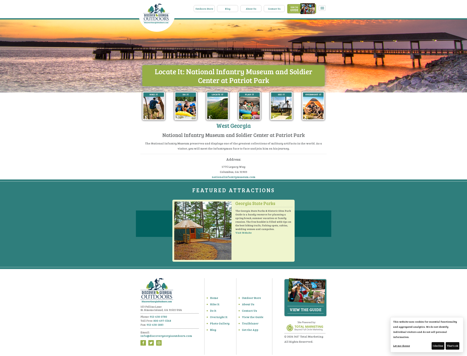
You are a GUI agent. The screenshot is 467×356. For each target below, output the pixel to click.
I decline (438, 345)
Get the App (250, 330)
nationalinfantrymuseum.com (233, 177)
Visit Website (243, 232)
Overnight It (218, 317)
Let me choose (401, 345)
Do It (213, 310)
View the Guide (252, 317)
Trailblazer (250, 323)
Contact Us (274, 8)
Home (214, 298)
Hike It (214, 304)
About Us (251, 8)
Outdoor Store (251, 298)
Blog (227, 8)
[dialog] (426, 334)
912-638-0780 (158, 316)
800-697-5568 (162, 320)
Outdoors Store (204, 8)
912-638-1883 (155, 324)
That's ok (452, 345)
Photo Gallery (219, 323)
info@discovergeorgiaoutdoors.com (166, 336)
